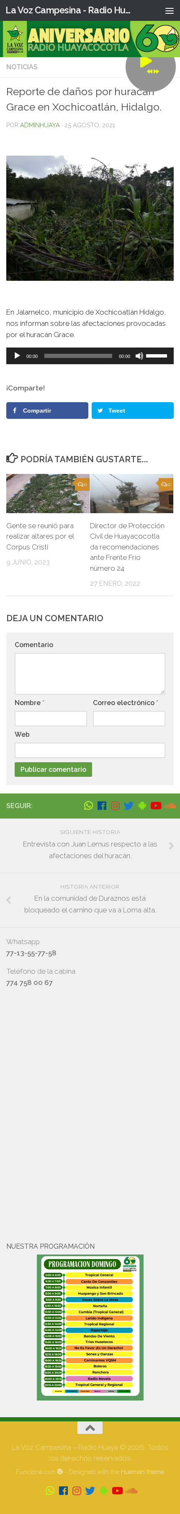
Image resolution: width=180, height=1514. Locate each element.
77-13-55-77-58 (31, 953)
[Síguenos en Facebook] (102, 806)
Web (22, 734)
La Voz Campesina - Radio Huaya (70, 10)
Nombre (29, 703)
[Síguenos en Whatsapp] (88, 806)
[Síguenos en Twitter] (128, 806)
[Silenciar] (139, 356)
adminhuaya (40, 124)
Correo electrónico (125, 703)
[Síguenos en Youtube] (155, 806)
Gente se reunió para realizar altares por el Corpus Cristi (40, 536)
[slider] (158, 355)
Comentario (34, 645)
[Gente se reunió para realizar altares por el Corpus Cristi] (48, 493)
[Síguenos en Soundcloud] (169, 806)
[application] (90, 356)
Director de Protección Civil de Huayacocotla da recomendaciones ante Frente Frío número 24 (127, 546)
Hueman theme (142, 1471)
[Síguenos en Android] (142, 806)
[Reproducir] (17, 356)
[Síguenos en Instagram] (115, 806)
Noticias (22, 67)
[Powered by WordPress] (60, 1472)
